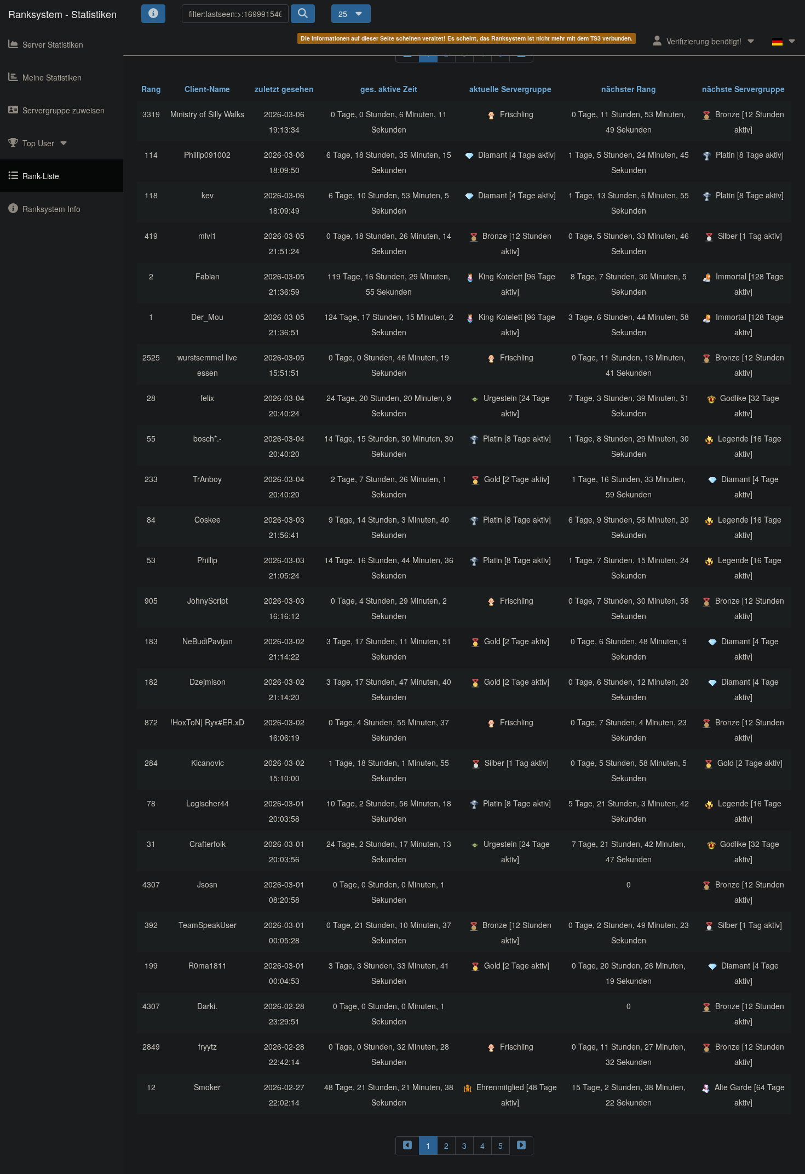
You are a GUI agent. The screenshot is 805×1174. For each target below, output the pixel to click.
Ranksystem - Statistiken (62, 14)
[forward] (521, 1145)
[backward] (407, 1145)
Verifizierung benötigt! (703, 41)
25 (343, 13)
